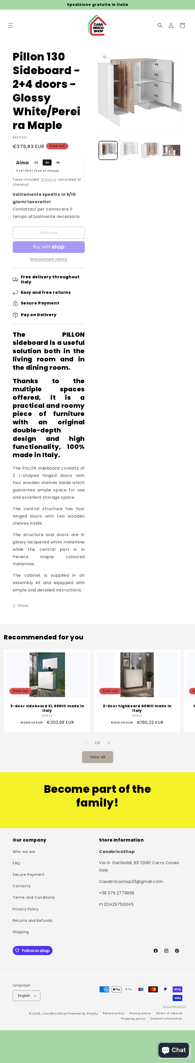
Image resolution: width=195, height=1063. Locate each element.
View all (98, 757)
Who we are (24, 851)
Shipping (48, 179)
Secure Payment (28, 874)
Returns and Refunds (32, 920)
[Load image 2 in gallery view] (129, 150)
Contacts (22, 886)
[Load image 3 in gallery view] (150, 150)
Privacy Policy (26, 909)
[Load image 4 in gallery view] (171, 150)
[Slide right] (108, 743)
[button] (10, 25)
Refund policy (113, 1013)
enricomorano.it (174, 1006)
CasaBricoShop (54, 1013)
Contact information (166, 1019)
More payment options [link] (49, 259)
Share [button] (23, 605)
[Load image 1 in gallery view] (108, 150)
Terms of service (169, 1013)
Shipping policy (133, 1019)
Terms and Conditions (34, 897)
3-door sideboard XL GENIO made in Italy (47, 708)
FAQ (16, 863)
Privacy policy (140, 1013)
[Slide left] (86, 743)
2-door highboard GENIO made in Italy (137, 708)
